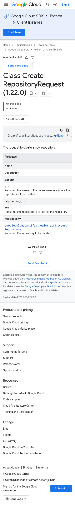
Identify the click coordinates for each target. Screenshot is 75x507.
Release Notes (12, 364)
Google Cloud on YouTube (18, 447)
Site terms (42, 467)
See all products (12, 316)
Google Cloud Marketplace (19, 328)
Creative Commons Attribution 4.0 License (47, 278)
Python (56, 16)
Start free (14, 32)
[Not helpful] (32, 57)
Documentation (23, 45)
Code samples (11, 399)
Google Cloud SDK (27, 16)
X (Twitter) (9, 441)
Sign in (66, 4)
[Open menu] (6, 4)
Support (8, 357)
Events (7, 434)
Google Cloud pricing (15, 322)
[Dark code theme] (61, 130)
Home (6, 45)
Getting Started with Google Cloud (23, 393)
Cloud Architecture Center (19, 405)
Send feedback (18, 65)
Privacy (27, 467)
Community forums (15, 351)
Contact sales (11, 334)
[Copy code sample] (67, 130)
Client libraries (29, 22)
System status (12, 370)
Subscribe (61, 488)
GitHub (7, 387)
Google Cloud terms (17, 473)
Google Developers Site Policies (42, 286)
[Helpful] (27, 57)
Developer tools (46, 45)
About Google (11, 467)
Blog (5, 428)
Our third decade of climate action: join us (30, 479)
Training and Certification (18, 411)
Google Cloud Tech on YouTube (22, 453)
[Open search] (48, 4)
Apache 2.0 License (60, 282)
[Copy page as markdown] (43, 93)
